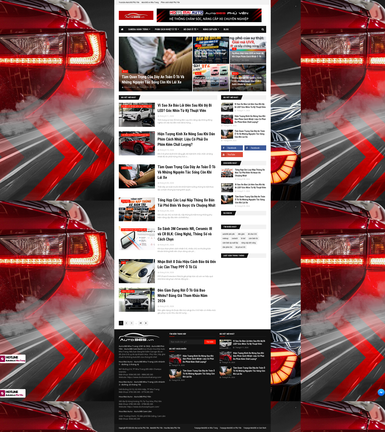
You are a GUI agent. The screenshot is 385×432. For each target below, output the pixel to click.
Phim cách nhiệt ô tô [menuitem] (166, 29)
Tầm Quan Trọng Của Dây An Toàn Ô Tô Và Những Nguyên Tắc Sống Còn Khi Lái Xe (153, 79)
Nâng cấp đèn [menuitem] (210, 29)
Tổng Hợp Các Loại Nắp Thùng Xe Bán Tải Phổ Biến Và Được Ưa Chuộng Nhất (186, 203)
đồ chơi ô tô (252, 234)
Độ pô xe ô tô (240, 247)
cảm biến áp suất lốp (230, 243)
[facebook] (232, 147)
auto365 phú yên (229, 234)
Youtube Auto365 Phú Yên (129, 2)
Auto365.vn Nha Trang (150, 2)
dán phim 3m (227, 247)
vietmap (225, 238)
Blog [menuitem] (226, 29)
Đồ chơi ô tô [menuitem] (190, 29)
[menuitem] (122, 29)
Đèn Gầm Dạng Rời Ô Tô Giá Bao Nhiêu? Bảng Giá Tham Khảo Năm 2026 (182, 295)
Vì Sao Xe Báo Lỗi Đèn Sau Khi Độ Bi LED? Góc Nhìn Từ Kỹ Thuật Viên (185, 108)
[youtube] (232, 154)
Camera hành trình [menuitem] (138, 29)
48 (141, 323)
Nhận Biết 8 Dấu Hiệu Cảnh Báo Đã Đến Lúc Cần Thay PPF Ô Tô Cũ (187, 264)
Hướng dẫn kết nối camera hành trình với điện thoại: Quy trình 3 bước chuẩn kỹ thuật (247, 81)
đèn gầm (241, 234)
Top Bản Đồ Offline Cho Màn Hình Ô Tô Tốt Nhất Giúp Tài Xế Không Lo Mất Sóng (210, 53)
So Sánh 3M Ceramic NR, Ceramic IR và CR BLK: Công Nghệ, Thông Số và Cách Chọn (185, 234)
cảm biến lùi (253, 238)
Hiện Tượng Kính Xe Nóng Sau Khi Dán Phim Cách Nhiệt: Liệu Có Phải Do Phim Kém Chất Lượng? (186, 139)
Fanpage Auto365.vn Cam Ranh (255, 428)
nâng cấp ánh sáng (248, 243)
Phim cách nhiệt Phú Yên (170, 2)
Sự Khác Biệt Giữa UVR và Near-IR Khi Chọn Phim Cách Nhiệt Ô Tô (247, 55)
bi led (243, 238)
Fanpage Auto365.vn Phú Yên (230, 428)
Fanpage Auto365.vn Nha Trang (206, 428)
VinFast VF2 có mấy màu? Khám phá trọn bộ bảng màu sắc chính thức (210, 81)
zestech (235, 238)
